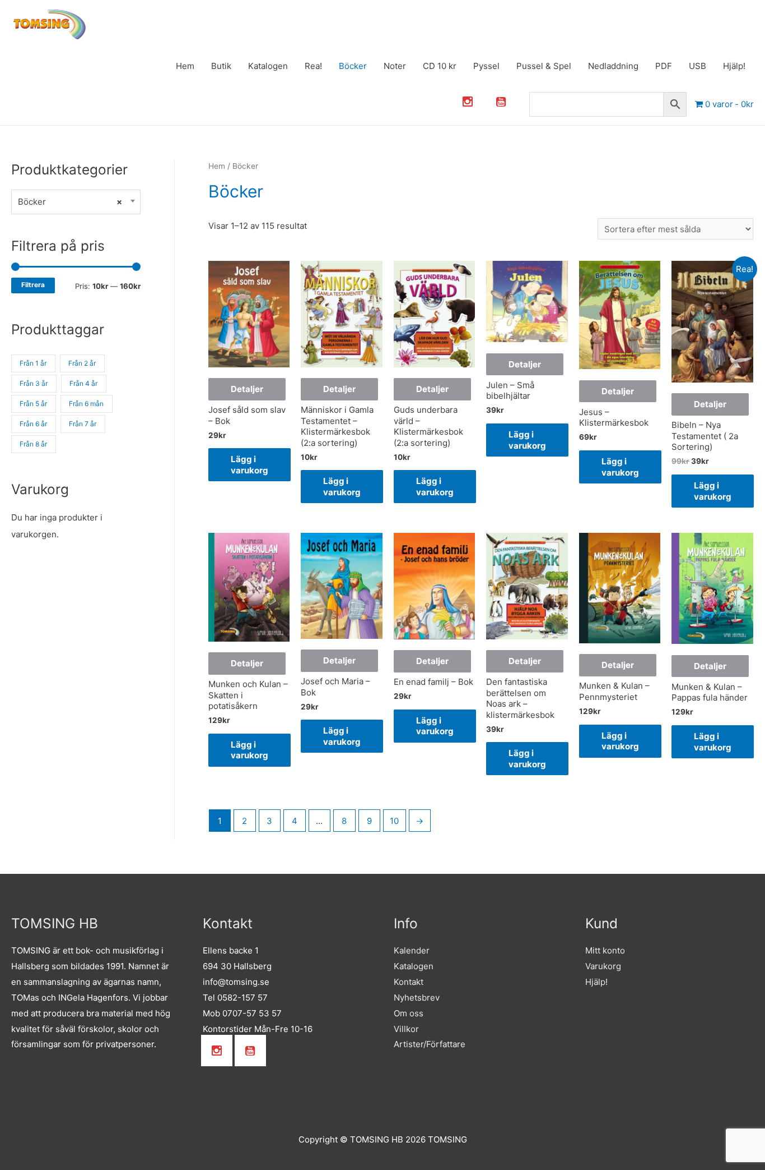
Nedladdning (613, 66)
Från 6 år (33, 424)
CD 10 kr (439, 66)
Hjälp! (734, 66)
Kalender (412, 950)
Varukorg (603, 966)
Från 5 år (33, 403)
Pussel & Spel (543, 66)
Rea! (313, 66)
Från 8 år (33, 444)
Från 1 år (33, 363)
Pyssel (486, 66)
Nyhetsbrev (417, 997)
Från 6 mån (86, 403)
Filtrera (33, 285)
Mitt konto (605, 950)
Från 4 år (83, 383)
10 (394, 821)
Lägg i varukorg (249, 465)
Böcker (353, 66)
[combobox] (76, 202)
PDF (663, 66)
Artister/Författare (429, 1044)
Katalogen (268, 66)
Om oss (408, 1013)
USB (697, 66)
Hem (185, 66)
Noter (395, 66)
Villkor (406, 1029)
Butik (221, 66)
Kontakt (408, 981)
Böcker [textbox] (70, 201)
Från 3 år (34, 383)
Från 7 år (82, 424)
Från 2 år (82, 363)
